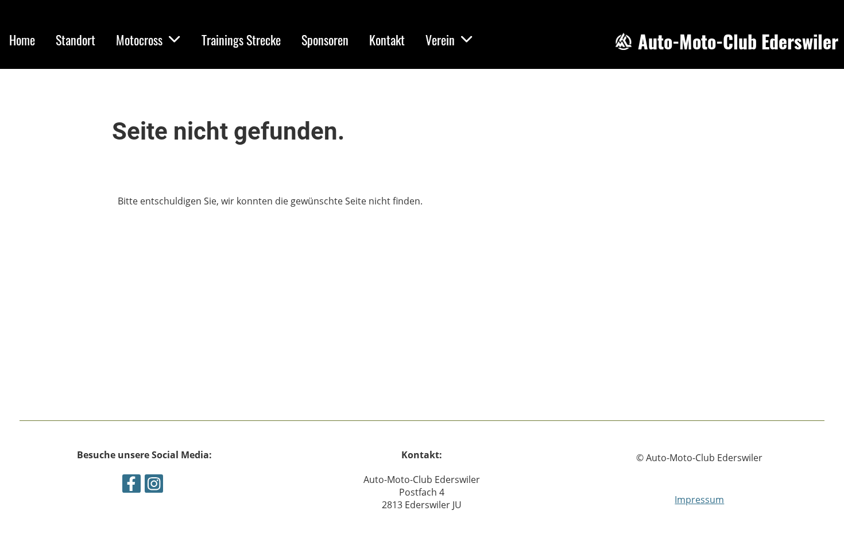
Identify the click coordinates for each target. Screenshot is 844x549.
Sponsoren (325, 39)
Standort (75, 39)
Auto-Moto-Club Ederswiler (738, 42)
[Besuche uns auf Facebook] (131, 485)
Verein (440, 39)
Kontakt (387, 39)
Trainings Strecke (241, 39)
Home (22, 39)
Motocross (139, 39)
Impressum (699, 499)
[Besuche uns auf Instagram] (154, 485)
